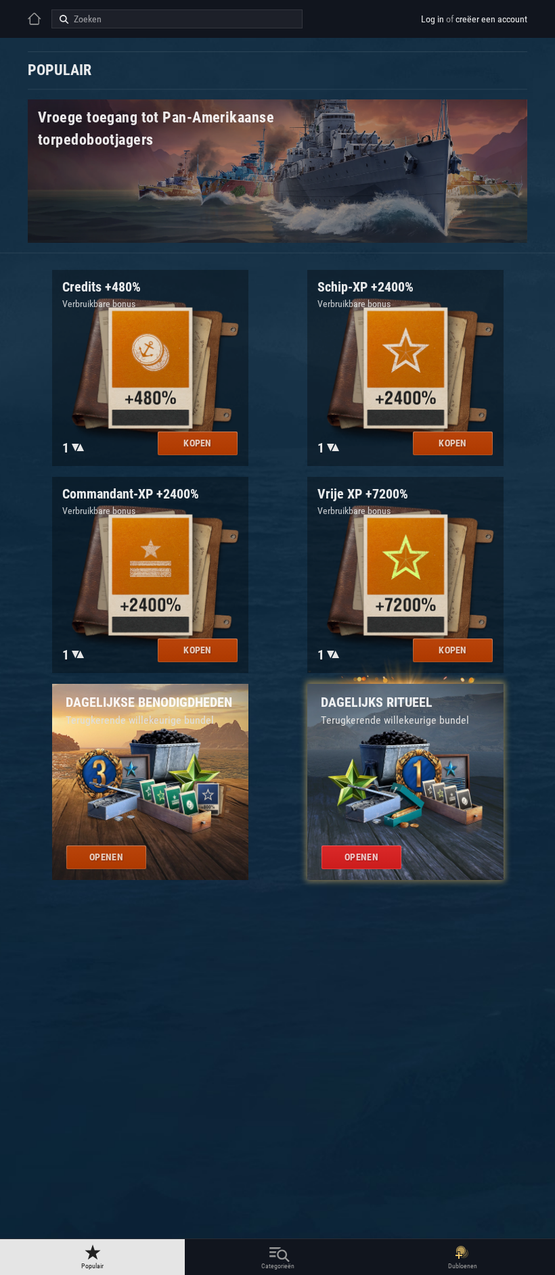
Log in (432, 19)
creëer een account (491, 19)
